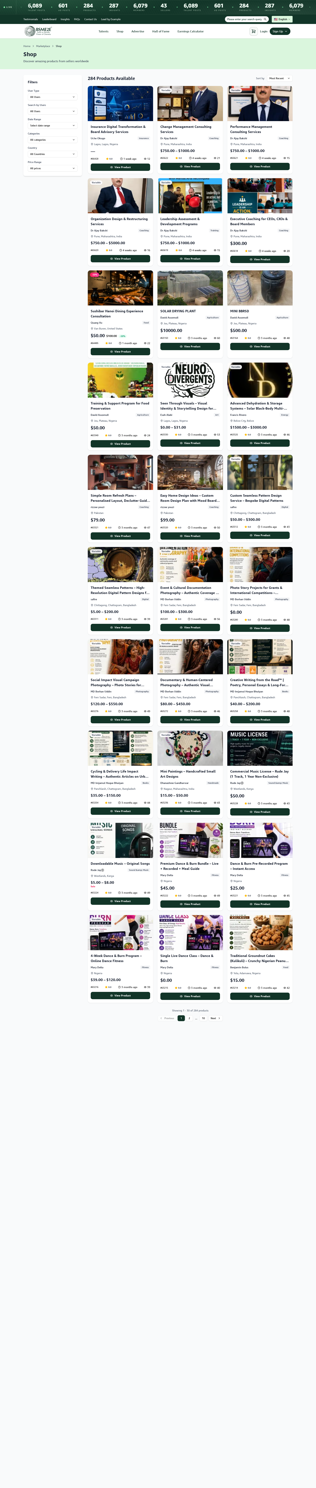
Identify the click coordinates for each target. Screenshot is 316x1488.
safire (233, 507)
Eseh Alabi (166, 415)
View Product (122, 167)
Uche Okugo (98, 138)
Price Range (34, 162)
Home (26, 46)
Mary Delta (166, 875)
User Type (33, 90)
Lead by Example (111, 19)
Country (32, 147)
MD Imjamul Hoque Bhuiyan (246, 691)
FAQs (77, 19)
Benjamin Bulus (239, 967)
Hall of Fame (161, 31)
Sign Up (278, 31)
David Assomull (169, 317)
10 (203, 1018)
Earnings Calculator (191, 31)
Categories (34, 133)
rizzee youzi (97, 507)
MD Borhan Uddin (170, 599)
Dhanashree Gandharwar (174, 783)
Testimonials (30, 19)
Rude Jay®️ (237, 783)
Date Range (34, 119)
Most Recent (276, 78)
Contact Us (90, 19)
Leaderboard (49, 19)
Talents (103, 31)
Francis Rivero (238, 415)
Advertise (137, 31)
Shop (119, 31)
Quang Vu (96, 322)
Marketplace (43, 46)
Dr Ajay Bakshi (168, 138)
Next (213, 1018)
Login (264, 31)
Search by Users (37, 105)
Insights (65, 19)
